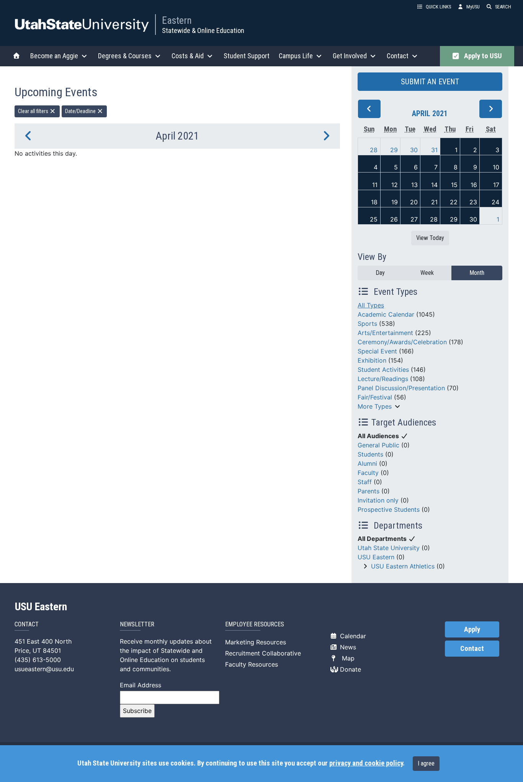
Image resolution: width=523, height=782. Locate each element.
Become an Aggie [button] (54, 56)
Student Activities (383, 369)
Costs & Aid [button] (188, 56)
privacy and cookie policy (366, 763)
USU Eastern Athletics (403, 566)
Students (370, 454)
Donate (349, 669)
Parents (368, 491)
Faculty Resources (251, 664)
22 (454, 202)
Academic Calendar (386, 314)
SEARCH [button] (503, 7)
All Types (371, 305)
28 (374, 150)
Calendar (352, 636)
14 (434, 185)
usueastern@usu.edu (44, 669)
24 (495, 202)
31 (434, 150)
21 (434, 202)
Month (476, 272)
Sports (367, 323)
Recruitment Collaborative (263, 653)
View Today (430, 238)
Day (380, 272)
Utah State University (389, 548)
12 (394, 185)
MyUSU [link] (473, 7)
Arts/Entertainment (385, 333)
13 (414, 185)
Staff (365, 482)
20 (414, 202)
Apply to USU (481, 56)
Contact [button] (398, 56)
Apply (472, 629)
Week (427, 272)
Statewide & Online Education (203, 30)
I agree (426, 763)
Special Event (377, 351)
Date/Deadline (81, 111)
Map (346, 658)
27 (414, 219)
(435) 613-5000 (38, 660)
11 (375, 185)
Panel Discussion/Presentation (401, 388)
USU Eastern (376, 557)
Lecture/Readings (383, 379)
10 (496, 167)
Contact (472, 648)
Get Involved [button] (350, 56)
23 (473, 202)
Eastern (177, 20)
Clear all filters (33, 111)
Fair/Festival (375, 397)
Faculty (368, 472)
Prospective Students (389, 509)
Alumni (367, 463)
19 (394, 202)
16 (474, 185)
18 (374, 202)
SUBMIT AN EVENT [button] (430, 81)
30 (414, 150)
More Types (375, 406)
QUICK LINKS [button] (438, 7)
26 (394, 219)
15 (454, 185)
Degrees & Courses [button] (125, 56)
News (347, 647)
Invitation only (378, 500)
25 (374, 219)
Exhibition (372, 360)
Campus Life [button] (296, 56)
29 (394, 150)
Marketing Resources (255, 642)
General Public (378, 445)
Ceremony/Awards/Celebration (402, 342)
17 (496, 185)
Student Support (247, 56)
